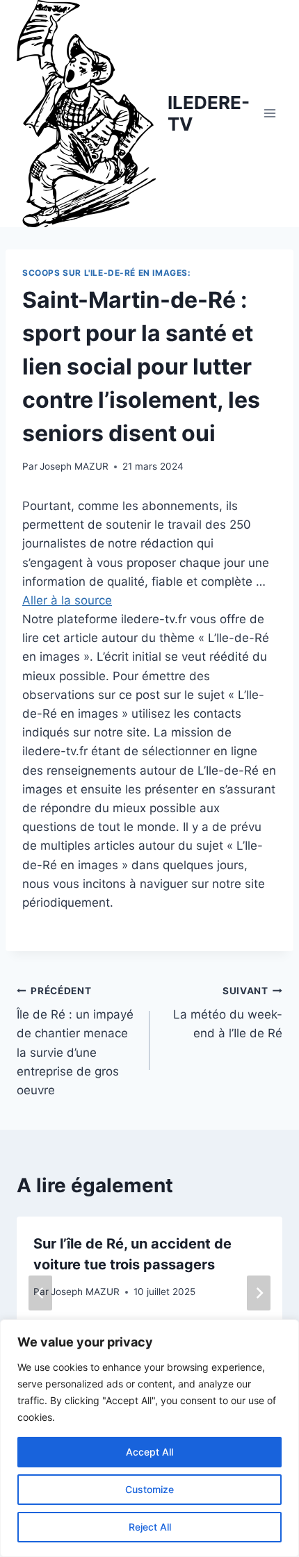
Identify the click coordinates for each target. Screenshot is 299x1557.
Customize (149, 1489)
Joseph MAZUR (74, 466)
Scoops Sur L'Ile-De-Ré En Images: (106, 272)
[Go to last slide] (40, 1293)
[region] (149, 1438)
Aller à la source (67, 600)
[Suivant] (258, 1293)
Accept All (149, 1452)
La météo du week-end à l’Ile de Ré (227, 1013)
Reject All (150, 1527)
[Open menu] (269, 113)
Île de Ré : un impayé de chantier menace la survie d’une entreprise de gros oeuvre (75, 1041)
